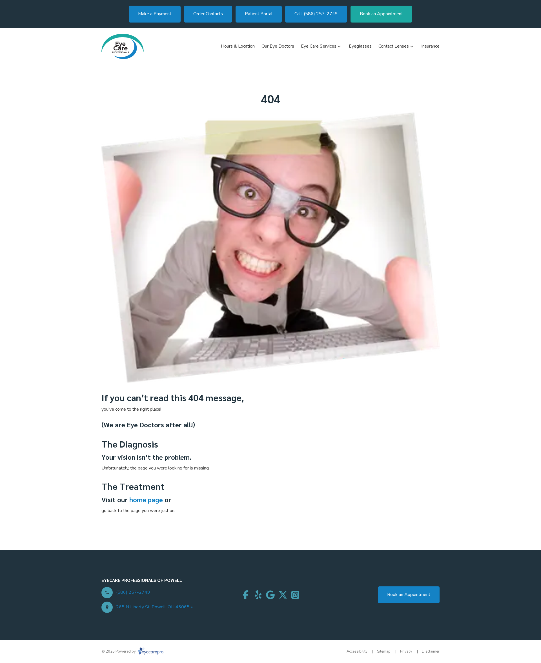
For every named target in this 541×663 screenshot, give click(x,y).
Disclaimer (431, 651)
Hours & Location (238, 46)
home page (146, 499)
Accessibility (357, 651)
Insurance (430, 46)
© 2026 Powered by (119, 651)
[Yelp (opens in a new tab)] (258, 594)
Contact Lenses (393, 46)
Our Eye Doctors (277, 46)
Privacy (406, 651)
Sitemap (384, 651)
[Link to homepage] (122, 46)
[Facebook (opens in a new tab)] (245, 594)
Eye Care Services (318, 46)
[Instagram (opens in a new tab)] (295, 594)
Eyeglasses (360, 46)
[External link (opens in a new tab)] (282, 594)
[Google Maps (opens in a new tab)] (270, 594)
